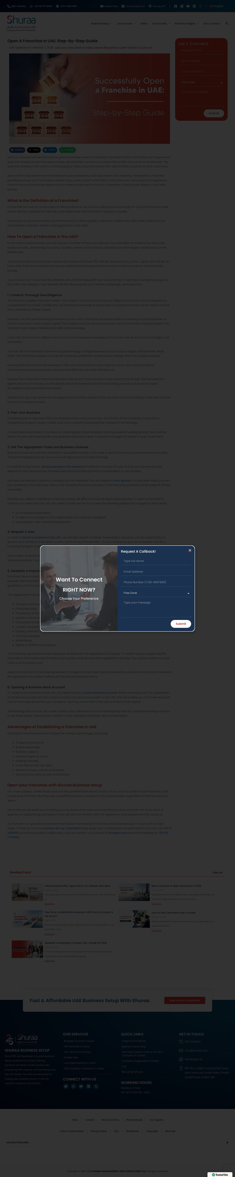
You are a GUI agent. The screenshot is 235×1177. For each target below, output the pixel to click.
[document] (117, 588)
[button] (189, 550)
